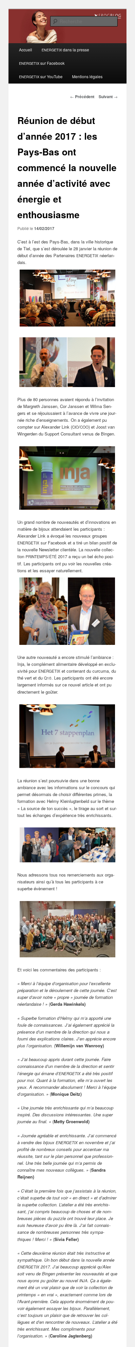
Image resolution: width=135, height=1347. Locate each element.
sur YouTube (41, 76)
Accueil (25, 49)
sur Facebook (42, 63)
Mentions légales (87, 76)
